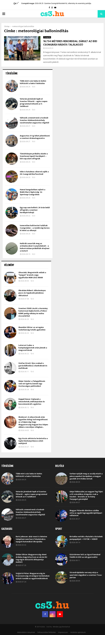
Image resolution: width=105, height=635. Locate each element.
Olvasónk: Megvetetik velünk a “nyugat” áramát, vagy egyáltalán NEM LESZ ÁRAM (32, 275)
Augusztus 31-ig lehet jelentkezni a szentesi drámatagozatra (35, 137)
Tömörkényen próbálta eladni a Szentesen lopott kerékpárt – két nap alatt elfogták (34, 156)
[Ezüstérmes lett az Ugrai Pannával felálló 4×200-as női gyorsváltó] (61, 559)
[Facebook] (45, 614)
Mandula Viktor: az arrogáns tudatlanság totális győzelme (31, 328)
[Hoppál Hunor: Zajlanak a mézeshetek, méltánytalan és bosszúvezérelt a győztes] (10, 404)
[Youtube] (60, 614)
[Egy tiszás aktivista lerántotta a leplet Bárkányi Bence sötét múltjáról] (10, 443)
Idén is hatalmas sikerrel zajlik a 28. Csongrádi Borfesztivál (34, 173)
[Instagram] (52, 614)
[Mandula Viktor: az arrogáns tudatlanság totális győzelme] (10, 332)
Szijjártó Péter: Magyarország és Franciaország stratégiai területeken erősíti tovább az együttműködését (32, 576)
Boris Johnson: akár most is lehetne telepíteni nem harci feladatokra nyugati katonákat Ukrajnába (31, 539)
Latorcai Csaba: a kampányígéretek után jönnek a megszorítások (32, 348)
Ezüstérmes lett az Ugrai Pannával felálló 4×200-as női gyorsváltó (85, 556)
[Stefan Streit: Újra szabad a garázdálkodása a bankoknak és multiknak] (10, 368)
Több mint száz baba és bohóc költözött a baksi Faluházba (33, 82)
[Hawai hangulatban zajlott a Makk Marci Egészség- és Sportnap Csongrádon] (11, 194)
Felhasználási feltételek (46, 632)
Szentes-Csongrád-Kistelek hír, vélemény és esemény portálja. (67, 3)
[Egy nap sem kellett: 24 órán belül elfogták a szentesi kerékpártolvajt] (11, 212)
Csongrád (47, 37)
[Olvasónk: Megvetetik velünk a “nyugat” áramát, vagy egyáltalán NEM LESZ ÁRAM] (10, 277)
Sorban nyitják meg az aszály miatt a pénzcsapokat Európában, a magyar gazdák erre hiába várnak (86, 476)
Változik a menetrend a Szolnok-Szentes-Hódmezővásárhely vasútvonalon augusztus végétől (34, 120)
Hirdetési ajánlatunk (78, 632)
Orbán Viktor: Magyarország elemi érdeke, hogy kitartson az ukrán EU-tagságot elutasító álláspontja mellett (32, 558)
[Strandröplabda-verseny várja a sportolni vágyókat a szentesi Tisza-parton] (61, 577)
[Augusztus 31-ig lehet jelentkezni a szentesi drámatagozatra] (11, 141)
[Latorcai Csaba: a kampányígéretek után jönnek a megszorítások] (10, 350)
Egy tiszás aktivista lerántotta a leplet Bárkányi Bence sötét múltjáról (33, 441)
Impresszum (63, 632)
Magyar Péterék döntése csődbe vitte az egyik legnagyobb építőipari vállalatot (86, 513)
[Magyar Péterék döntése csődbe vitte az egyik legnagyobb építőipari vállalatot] (61, 515)
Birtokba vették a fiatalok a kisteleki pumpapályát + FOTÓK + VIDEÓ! (86, 538)
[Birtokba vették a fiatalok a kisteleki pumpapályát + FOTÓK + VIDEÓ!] (61, 541)
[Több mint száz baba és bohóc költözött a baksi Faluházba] (11, 86)
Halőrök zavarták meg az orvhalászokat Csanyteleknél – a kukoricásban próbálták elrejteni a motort (34, 247)
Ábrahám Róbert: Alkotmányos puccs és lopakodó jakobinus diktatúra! (32, 293)
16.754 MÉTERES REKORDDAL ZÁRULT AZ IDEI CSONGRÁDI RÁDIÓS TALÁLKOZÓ (70, 43)
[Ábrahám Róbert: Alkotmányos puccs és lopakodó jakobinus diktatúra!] (10, 295)
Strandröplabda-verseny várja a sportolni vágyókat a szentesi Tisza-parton (86, 575)
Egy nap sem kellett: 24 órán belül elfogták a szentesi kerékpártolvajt (35, 210)
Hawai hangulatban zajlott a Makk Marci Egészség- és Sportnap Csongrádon (32, 192)
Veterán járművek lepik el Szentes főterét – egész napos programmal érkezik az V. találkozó (33, 102)
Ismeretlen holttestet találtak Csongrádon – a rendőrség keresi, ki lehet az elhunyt (35, 228)
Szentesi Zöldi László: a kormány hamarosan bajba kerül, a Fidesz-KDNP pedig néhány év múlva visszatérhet (33, 312)
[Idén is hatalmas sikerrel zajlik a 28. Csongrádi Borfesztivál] (11, 176)
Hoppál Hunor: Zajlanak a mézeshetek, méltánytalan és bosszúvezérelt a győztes (31, 402)
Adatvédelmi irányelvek (26, 632)
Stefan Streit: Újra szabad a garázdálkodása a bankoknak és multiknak (32, 366)
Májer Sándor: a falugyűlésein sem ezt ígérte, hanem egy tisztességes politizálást (31, 384)
